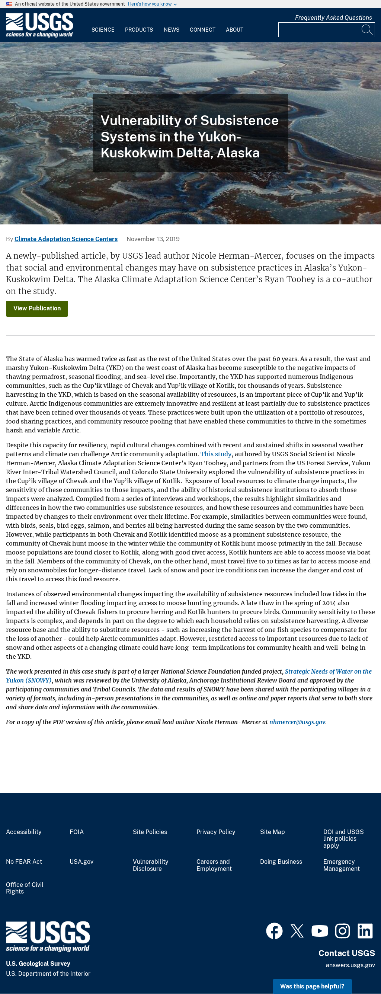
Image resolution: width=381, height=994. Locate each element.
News (171, 30)
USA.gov (81, 862)
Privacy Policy (216, 832)
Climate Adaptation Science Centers (66, 239)
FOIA (77, 832)
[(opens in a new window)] (274, 930)
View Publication (37, 308)
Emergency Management (341, 865)
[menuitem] (103, 25)
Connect (202, 30)
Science (103, 30)
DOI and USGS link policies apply (343, 839)
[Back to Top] (354, 967)
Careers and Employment (214, 865)
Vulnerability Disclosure (151, 865)
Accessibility (24, 832)
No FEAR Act (24, 862)
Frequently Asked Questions (333, 17)
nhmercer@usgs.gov (297, 722)
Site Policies (150, 832)
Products (139, 30)
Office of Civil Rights (25, 888)
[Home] (39, 35)
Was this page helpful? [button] (312, 986)
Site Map (272, 832)
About (234, 30)
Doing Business (281, 862)
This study (216, 454)
